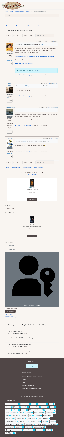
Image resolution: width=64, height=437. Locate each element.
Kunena (35, 174)
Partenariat (44, 421)
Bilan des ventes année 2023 (15, 331)
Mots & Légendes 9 (38, 412)
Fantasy (7, 415)
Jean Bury (23, 409)
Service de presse (23, 421)
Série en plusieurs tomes (11, 412)
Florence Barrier (47, 415)
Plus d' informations (32, 436)
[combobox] (32, 15)
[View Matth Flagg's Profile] (9, 90)
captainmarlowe (10, 107)
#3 (48, 107)
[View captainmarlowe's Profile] (9, 112)
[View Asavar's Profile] (9, 143)
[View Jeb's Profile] (9, 47)
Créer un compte (27, 75)
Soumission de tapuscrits (28, 385)
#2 (49, 83)
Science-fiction (50, 409)
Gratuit (52, 421)
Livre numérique (25, 404)
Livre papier (42, 404)
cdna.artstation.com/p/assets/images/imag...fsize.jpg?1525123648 (34, 56)
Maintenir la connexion (12, 308)
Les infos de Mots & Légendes (15, 333)
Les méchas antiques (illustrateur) (24, 44)
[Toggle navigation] (59, 5)
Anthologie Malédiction (11, 421)
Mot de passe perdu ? (10, 318)
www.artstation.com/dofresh (24, 63)
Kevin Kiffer (15, 415)
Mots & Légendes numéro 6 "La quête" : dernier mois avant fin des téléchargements (28, 325)
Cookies (24, 379)
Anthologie (16, 407)
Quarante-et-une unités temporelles (32, 226)
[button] (62, 5)
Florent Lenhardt (32, 418)
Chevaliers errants (35, 421)
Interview (45, 407)
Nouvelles (25, 407)
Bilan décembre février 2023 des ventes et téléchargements (22, 338)
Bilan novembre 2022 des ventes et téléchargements (20, 351)
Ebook (34, 404)
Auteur (30, 415)
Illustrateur (8, 407)
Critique (52, 407)
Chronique (8, 409)
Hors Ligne (9, 53)
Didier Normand (9, 418)
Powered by (30, 174)
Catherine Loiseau (21, 418)
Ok (2, 433)
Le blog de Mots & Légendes (15, 327)
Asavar (10, 138)
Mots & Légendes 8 (43, 418)
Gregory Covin (50, 412)
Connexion (18, 75)
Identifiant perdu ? (9, 316)
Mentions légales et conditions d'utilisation (32, 376)
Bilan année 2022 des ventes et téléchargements (19, 344)
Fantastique (28, 412)
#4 (51, 138)
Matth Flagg (9, 84)
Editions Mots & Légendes (12, 404)
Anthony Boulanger (34, 407)
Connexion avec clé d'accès (32, 305)
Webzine (24, 415)
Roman (51, 404)
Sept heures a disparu (32, 189)
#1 (53, 41)
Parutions (38, 415)
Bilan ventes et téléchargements (36, 409)
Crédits (23, 382)
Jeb (10, 41)
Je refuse (9, 433)
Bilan (21, 412)
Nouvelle (16, 409)
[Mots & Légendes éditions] (12, 5)
